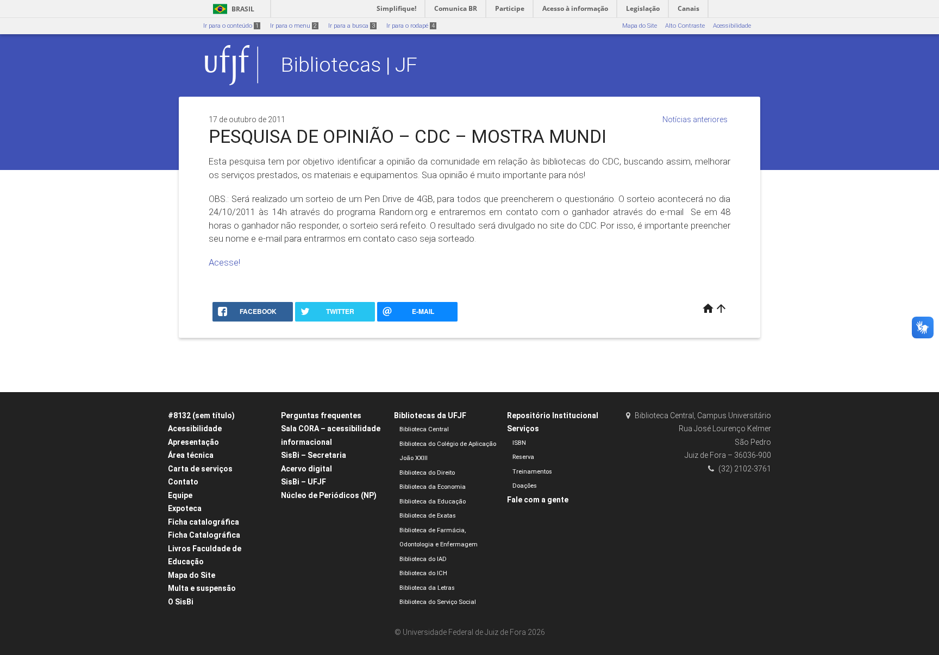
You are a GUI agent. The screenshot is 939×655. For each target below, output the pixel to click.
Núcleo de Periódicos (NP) (329, 495)
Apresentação (193, 442)
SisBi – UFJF (303, 481)
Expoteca (185, 508)
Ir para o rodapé (410, 25)
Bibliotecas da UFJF (430, 415)
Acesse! (224, 262)
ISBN (519, 442)
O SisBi (180, 601)
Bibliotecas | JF (349, 65)
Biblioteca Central (424, 429)
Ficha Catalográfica (204, 535)
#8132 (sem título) (201, 415)
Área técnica (191, 455)
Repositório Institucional (552, 415)
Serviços (523, 428)
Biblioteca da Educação (432, 501)
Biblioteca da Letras (427, 587)
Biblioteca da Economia (432, 486)
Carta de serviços (200, 468)
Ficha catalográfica (203, 522)
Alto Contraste (685, 25)
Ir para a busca (351, 25)
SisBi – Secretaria (313, 455)
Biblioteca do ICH (423, 573)
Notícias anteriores (695, 119)
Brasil (231, 9)
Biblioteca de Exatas (427, 515)
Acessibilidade (732, 25)
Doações (524, 485)
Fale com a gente (537, 499)
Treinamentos (532, 471)
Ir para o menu (293, 25)
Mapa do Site (639, 25)
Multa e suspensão (202, 588)
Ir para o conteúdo (231, 25)
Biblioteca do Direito (427, 472)
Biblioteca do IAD (423, 559)
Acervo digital (306, 468)
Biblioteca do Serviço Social (437, 602)
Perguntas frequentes (321, 415)
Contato (183, 481)
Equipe (180, 495)
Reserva (523, 457)
